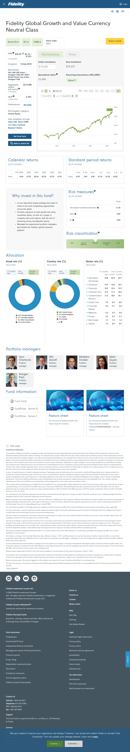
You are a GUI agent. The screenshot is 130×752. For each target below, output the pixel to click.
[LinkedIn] (9, 578)
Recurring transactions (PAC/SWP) (83, 75)
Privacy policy (75, 641)
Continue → (55, 744)
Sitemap (72, 620)
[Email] (122, 11)
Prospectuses (11, 637)
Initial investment (46, 62)
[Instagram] (34, 578)
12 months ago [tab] (11, 272)
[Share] (112, 11)
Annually (27, 105)
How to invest (114, 41)
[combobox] (13, 42)
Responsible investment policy (18, 664)
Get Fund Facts (20, 136)
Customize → (73, 744)
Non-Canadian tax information (81, 688)
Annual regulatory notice (16, 678)
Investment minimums (15, 673)
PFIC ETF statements (77, 684)
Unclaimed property (77, 659)
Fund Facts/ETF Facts (14, 641)
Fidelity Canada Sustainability (18, 682)
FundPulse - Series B (26, 409)
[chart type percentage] (49, 91)
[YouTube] (26, 578)
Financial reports (13, 655)
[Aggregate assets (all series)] (19, 88)
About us (73, 590)
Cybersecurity (74, 669)
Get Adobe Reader (77, 624)
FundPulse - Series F (26, 416)
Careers (72, 599)
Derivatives (10, 669)
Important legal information (80, 637)
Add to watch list (21, 144)
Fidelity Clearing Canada (16, 614)
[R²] (73, 220)
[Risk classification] (99, 232)
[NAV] (13, 53)
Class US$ (12, 122)
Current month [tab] (32, 272)
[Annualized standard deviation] (98, 207)
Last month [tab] (20, 272)
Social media (74, 664)
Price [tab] (72, 54)
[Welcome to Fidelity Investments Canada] (16, 4)
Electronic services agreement (81, 650)
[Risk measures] (95, 191)
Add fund (58, 91)
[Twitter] (17, 578)
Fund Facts (21, 401)
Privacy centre (75, 646)
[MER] (13, 96)
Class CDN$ (23, 122)
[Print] (117, 11)
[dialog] (65, 740)
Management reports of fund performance (23, 650)
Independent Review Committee (19, 646)
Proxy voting (11, 659)
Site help (73, 615)
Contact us (73, 595)
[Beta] (75, 214)
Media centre (74, 604)
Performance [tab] (50, 54)
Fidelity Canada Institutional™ (18, 604)
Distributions (74, 679)
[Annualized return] (57, 74)
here (95, 737)
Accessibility (74, 655)
